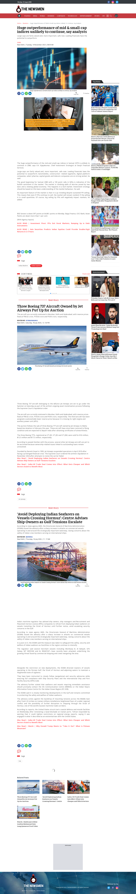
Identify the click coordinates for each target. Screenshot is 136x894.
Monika (29, 537)
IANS (19, 42)
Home (19, 23)
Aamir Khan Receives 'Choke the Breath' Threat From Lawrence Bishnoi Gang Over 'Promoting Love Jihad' (105, 327)
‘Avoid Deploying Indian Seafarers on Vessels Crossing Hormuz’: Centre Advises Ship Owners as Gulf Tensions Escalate (53, 582)
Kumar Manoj (32, 320)
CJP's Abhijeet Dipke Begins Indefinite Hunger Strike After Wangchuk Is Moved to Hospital (104, 201)
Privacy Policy (41, 890)
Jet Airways (22, 499)
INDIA (35, 16)
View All (86, 273)
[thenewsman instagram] (112, 2)
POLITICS (27, 16)
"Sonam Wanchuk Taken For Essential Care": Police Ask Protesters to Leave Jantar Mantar (104, 259)
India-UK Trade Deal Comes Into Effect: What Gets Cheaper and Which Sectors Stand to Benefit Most (78, 799)
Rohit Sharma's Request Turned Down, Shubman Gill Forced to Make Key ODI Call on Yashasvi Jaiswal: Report (104, 109)
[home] (19, 15)
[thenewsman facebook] (108, 2)
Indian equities (36, 265)
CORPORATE (61, 16)
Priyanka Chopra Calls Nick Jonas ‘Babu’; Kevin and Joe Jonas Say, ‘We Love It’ (105, 299)
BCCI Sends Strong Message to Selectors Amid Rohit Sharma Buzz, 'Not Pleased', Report (104, 230)
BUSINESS (51, 16)
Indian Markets (23, 265)
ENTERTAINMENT (86, 16)
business (25, 23)
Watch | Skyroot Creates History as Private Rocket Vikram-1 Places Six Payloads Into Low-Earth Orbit (103, 138)
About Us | (25, 890)
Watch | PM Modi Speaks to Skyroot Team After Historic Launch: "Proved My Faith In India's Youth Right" (104, 167)
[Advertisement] (78, 9)
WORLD (42, 16)
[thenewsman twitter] (117, 2)
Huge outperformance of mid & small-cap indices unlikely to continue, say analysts (53, 90)
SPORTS (96, 16)
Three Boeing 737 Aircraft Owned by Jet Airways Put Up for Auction (53, 366)
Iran (20, 761)
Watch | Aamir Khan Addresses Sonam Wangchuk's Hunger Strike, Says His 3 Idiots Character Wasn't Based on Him (104, 356)
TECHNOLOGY (72, 16)
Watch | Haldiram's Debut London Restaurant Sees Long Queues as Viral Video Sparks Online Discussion (27, 824)
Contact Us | (32, 890)
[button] (110, 16)
